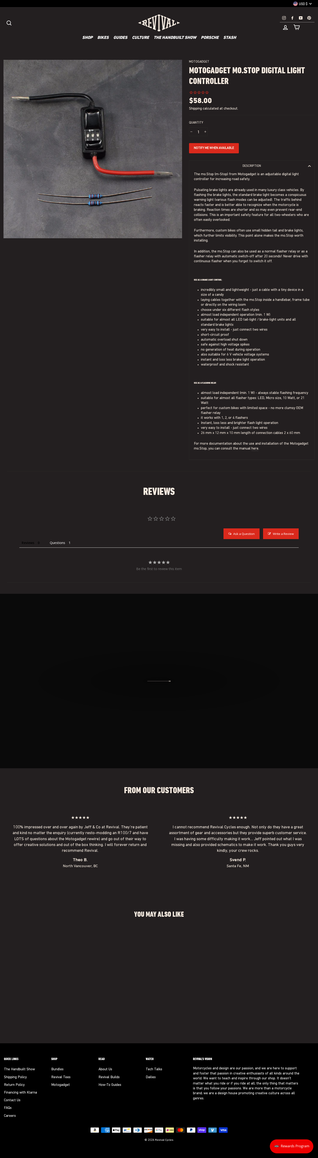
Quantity (196, 122)
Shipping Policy (15, 1077)
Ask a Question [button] (244, 534)
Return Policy (14, 1085)
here (254, 448)
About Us (105, 1069)
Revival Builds (109, 1077)
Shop (87, 38)
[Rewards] (291, 1146)
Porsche (210, 38)
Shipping (195, 109)
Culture (140, 38)
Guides (120, 38)
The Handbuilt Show (175, 38)
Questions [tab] (57, 542)
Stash (229, 38)
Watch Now (161, 706)
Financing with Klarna (20, 1092)
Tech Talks (154, 1069)
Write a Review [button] (283, 534)
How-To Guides (109, 1085)
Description (252, 166)
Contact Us (12, 1100)
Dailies (151, 1077)
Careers (10, 1116)
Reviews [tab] (28, 542)
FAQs (8, 1108)
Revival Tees (61, 1077)
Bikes (103, 38)
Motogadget (199, 61)
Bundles (57, 1069)
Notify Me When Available (214, 148)
